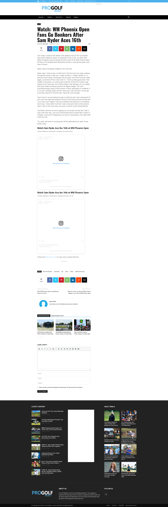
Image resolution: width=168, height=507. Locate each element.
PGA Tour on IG (51, 257)
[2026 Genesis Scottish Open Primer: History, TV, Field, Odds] (45, 325)
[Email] (84, 48)
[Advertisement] (99, 9)
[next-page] (41, 337)
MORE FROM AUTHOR (57, 316)
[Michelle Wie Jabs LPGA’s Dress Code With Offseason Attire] (129, 467)
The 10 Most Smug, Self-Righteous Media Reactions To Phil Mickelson (128, 424)
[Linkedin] (73, 48)
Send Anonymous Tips (90, 1)
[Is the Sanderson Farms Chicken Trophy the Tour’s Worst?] (129, 449)
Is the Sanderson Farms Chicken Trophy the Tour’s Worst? (128, 457)
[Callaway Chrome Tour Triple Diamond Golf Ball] (35, 455)
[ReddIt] (78, 48)
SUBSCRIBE (80, 1)
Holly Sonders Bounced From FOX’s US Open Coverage (110, 475)
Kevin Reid (45, 44)
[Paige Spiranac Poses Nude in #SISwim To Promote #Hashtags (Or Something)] (129, 433)
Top (62, 271)
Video (49, 17)
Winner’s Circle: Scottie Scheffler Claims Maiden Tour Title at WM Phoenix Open (79, 292)
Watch (71, 271)
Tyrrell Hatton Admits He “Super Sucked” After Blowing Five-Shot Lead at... (111, 424)
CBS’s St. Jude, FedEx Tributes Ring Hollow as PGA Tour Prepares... (52, 445)
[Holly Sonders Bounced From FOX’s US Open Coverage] (112, 467)
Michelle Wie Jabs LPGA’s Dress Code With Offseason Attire (128, 475)
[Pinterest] (61, 48)
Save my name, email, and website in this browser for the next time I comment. (61, 387)
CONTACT (72, 1)
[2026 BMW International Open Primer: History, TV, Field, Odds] (64, 325)
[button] (129, 17)
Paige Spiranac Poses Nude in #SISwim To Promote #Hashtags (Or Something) (128, 441)
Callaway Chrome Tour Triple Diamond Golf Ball (50, 454)
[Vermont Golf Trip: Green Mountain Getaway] (35, 413)
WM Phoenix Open (79, 271)
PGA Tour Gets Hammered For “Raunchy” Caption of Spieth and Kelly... (111, 457)
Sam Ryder (56, 271)
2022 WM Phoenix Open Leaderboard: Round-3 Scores (48, 292)
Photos (59, 17)
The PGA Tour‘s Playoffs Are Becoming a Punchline (50, 437)
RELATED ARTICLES (43, 316)
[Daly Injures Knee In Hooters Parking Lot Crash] (112, 433)
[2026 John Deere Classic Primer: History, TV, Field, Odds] (82, 325)
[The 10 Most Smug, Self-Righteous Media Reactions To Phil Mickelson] (129, 415)
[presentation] (39, 349)
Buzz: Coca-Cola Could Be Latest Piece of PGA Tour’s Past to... (52, 462)
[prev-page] (38, 337)
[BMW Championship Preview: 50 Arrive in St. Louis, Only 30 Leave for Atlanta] (35, 430)
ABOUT (67, 1)
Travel (68, 17)
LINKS (76, 17)
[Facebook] (129, 1)
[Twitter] (55, 48)
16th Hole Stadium (47, 271)
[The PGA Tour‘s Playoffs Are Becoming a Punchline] (35, 439)
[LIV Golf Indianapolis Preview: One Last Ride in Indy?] (35, 422)
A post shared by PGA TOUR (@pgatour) (61, 186)
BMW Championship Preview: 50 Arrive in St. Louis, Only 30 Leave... (52, 428)
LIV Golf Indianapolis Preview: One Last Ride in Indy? (52, 420)
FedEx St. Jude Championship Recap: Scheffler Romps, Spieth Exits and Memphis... (51, 471)
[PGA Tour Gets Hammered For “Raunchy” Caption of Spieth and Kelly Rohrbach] (112, 449)
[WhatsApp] (67, 48)
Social (40, 17)
